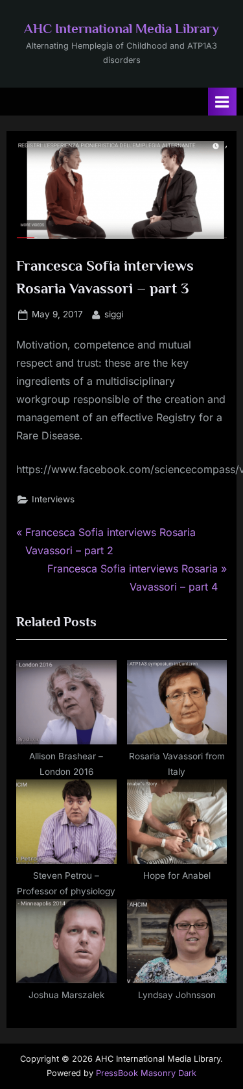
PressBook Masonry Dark (146, 1073)
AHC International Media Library (121, 28)
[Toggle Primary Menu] (222, 102)
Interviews (53, 499)
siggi (113, 313)
